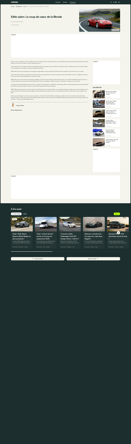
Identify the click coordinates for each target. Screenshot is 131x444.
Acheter (65, 2)
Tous (116, 214)
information (19, 6)
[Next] (118, 232)
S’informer (73, 2)
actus (24, 6)
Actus (25, 214)
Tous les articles (16, 214)
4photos (116, 30)
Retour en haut (92, 258)
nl (114, 2)
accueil (13, 6)
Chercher (58, 2)
